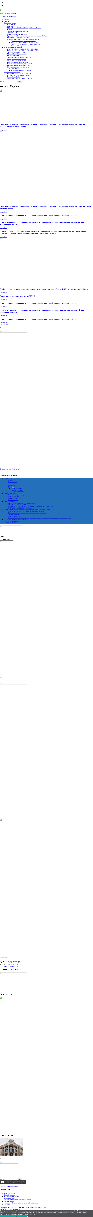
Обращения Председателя (8, 475)
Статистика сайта (14, 1209)
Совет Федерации (9, 1195)
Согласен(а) (4, 1216)
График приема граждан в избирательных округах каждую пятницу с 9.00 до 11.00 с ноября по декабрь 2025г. (44, 289)
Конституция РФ (9, 1201)
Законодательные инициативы (16, 59)
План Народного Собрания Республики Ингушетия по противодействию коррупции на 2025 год (38, 303)
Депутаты (10, 26)
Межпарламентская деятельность (21, 70)
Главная (6, 19)
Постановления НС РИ (14, 55)
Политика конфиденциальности (10, 1186)
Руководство (11, 24)
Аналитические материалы (12, 72)
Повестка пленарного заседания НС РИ (19, 64)
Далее (7, 324)
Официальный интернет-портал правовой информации (21, 1203)
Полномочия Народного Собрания (18, 37)
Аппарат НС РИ (12, 32)
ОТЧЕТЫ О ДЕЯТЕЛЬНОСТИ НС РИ (19, 75)
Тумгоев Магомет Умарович (9, 469)
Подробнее (3, 130)
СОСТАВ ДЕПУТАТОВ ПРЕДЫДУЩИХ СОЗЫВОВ (24, 28)
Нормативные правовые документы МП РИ (24, 42)
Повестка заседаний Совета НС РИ (18, 62)
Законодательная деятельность (13, 47)
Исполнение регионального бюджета (18, 65)
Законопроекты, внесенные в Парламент (20, 57)
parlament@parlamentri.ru (11, 966)
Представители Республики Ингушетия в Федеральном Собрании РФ (29, 36)
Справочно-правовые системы (16, 60)
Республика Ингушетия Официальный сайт (17, 1199)
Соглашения (15, 68)
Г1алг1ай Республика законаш (16, 54)
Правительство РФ (9, 1198)
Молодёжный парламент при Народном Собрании (23, 39)
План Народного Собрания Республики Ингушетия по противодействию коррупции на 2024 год (38, 319)
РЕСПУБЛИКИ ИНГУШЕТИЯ (10, 16)
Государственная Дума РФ (12, 1196)
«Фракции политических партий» (17, 31)
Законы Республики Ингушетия (17, 52)
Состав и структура (10, 23)
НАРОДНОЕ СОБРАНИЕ (8, 13)
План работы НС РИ (13, 77)
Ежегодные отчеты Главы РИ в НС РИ (19, 73)
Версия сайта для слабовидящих (14, 1182)
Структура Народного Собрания (17, 34)
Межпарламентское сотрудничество (18, 67)
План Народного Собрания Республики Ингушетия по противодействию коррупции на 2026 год (38, 215)
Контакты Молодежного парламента (22, 46)
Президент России (9, 1193)
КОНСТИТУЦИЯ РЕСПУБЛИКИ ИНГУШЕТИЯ (22, 50)
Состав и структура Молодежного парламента (25, 44)
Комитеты (10, 29)
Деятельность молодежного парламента (23, 41)
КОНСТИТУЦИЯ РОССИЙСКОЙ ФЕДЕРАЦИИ (23, 49)
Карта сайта (3, 1209)
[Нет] (27, 1216)
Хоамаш (6, 21)
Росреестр (7, 1204)
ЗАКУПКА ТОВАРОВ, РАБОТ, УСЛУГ (19, 78)
